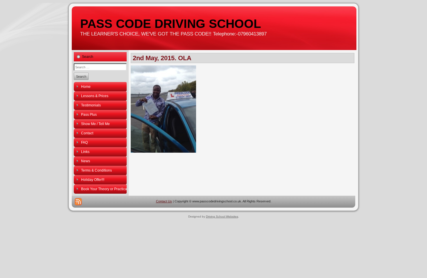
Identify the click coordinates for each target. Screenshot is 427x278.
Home (86, 87)
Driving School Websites (222, 216)
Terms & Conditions (96, 170)
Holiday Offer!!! (92, 180)
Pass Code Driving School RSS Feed (78, 201)
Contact (87, 133)
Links (85, 152)
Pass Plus (89, 115)
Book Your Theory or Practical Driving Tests (104, 189)
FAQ (84, 142)
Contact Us (164, 201)
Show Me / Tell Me (95, 124)
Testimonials (91, 105)
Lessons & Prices (94, 96)
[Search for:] (100, 67)
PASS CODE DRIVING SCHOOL (170, 24)
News (85, 161)
